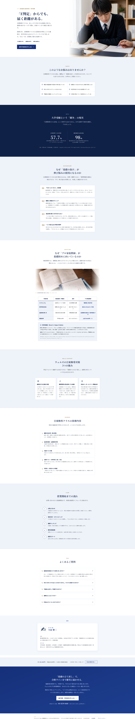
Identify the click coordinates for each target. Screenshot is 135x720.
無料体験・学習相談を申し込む (66, 698)
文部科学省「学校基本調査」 (47, 147)
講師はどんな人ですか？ (67, 595)
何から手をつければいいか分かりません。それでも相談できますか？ (67, 583)
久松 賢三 (52, 629)
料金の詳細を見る (91, 662)
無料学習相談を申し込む (25, 47)
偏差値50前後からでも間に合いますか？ (67, 571)
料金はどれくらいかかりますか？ (67, 602)
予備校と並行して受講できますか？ (67, 589)
